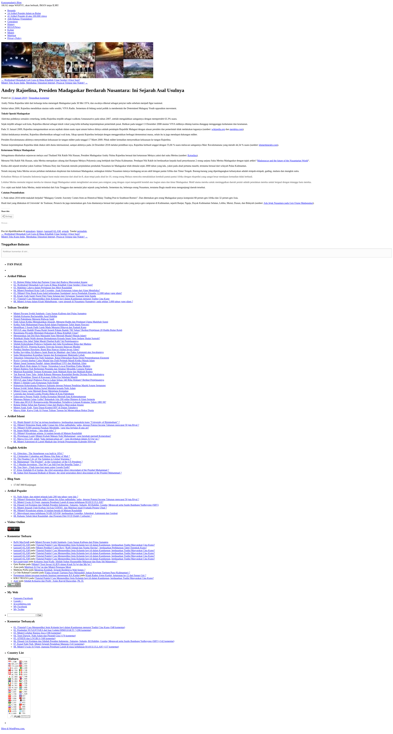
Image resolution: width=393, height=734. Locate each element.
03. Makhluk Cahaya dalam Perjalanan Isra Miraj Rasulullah (43, 287)
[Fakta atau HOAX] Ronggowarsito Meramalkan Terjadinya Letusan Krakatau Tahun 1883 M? (60, 402)
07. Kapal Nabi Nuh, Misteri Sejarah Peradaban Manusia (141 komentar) (49, 644)
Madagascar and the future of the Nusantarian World (282, 160)
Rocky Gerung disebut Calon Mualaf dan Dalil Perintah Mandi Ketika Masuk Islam (54, 360)
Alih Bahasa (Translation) (19, 19)
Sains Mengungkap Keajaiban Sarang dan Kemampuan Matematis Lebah (49, 355)
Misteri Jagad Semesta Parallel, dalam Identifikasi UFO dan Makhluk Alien (50, 363)
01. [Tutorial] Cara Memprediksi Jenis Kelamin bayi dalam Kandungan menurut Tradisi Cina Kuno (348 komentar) (69, 627)
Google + (18, 601)
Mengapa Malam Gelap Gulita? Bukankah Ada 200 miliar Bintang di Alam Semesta (54, 399)
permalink (82, 231)
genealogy (30, 231)
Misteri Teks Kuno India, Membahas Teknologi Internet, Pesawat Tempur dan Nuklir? (44, 83)
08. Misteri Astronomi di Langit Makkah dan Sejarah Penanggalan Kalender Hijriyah (55, 441)
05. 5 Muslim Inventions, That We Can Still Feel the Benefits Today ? (47, 464)
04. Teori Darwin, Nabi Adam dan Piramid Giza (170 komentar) (45, 635)
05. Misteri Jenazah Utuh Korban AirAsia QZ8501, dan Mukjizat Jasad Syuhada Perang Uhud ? (60, 507)
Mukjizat (11, 35)
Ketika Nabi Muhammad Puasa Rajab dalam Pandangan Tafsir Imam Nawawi (51, 324)
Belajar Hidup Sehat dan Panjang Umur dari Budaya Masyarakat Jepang (49, 405)
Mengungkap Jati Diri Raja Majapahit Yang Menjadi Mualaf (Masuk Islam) (50, 335)
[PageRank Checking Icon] (14, 586)
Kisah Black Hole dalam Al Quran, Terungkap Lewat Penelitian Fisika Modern (52, 366)
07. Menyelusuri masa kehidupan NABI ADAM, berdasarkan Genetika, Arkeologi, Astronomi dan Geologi (66, 513)
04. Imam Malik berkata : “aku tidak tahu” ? (35, 430)
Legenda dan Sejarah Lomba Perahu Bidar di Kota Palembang (44, 393)
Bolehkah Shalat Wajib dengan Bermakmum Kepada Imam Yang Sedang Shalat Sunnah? (57, 338)
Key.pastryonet (21, 561)
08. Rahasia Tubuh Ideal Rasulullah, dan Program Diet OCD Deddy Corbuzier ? (53, 516)
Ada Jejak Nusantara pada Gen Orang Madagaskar (288, 203)
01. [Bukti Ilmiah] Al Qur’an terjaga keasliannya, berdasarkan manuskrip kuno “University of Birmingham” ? (67, 422)
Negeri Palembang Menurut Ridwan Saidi (34, 319)
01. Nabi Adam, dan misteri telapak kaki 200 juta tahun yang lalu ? (46, 496)
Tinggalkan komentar (39, 98)
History (11, 24)
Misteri (10, 32)
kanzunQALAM (52, 231)
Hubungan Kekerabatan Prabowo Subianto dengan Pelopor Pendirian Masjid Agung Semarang (60, 385)
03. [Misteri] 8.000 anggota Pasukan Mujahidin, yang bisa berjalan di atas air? (51, 427)
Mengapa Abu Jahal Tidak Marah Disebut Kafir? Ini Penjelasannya (46, 341)
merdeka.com (236, 129)
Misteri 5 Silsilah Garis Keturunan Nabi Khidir (36, 382)
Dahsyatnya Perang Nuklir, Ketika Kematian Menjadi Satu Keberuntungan (50, 396)
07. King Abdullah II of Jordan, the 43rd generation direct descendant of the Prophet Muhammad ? (61, 470)
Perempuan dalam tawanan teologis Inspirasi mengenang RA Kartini (47, 575)
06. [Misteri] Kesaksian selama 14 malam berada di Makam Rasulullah (48, 510)
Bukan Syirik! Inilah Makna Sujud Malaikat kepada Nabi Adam (45, 388)
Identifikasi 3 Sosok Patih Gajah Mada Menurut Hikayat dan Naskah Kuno (50, 327)
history (40, 231)
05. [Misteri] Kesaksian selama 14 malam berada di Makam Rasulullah (48, 433)
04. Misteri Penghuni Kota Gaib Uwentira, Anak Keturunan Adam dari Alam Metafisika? (57, 290)
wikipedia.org (218, 129)
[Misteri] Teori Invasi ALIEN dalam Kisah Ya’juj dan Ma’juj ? (61, 564)
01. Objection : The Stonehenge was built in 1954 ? (38, 453)
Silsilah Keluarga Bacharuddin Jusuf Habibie (35, 316)
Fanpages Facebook (23, 598)
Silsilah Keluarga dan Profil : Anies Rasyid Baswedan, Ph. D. (54, 581)
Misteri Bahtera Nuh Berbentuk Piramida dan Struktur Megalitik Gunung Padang (53, 369)
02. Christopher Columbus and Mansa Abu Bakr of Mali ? (42, 456)
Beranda (11, 10)
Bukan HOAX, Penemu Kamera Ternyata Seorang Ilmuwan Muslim (47, 346)
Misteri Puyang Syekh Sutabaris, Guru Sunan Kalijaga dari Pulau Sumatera (50, 313)
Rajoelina (192, 155)
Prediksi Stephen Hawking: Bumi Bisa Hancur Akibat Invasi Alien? (46, 349)
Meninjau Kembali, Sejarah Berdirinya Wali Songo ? (59, 570)
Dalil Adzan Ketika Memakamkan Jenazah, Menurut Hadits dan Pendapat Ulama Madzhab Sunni (61, 321)
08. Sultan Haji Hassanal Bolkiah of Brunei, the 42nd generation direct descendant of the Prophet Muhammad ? (68, 472)
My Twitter (19, 609)
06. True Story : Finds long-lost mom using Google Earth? (42, 467)
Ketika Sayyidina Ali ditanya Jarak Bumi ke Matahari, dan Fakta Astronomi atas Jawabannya (59, 352)
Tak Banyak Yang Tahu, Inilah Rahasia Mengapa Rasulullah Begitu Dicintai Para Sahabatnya (59, 374)
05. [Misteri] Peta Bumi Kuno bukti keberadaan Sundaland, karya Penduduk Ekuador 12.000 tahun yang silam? (68, 293)
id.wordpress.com (22, 604)
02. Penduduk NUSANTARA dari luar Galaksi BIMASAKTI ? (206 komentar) (52, 630)
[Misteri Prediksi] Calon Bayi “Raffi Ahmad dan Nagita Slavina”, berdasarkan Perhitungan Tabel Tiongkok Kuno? (91, 547)
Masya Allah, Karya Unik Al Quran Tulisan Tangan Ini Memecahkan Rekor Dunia (54, 410)
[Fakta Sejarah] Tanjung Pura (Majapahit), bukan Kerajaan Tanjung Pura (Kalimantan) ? (87, 572)
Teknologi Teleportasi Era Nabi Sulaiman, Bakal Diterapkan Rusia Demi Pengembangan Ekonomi (61, 357)
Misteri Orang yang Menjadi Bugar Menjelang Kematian (41, 391)
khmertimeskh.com (268, 145)
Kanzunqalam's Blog (11, 2)
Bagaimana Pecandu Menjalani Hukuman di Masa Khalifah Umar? (46, 333)
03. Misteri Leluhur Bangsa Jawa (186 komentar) (37, 633)
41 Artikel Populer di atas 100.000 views (27, 16)
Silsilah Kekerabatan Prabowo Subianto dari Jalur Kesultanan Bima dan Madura (52, 344)
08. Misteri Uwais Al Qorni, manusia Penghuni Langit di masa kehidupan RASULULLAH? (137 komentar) (66, 646)
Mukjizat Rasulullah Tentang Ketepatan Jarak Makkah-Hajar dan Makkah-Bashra (53, 371)
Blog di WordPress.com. (13, 728)
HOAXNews (13, 27)
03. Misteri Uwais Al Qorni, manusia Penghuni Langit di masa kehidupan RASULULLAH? (58, 502)
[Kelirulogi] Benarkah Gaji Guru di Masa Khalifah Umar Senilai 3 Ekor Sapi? (40, 80)
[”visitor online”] (13, 530)
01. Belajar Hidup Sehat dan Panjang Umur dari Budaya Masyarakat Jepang (50, 282)
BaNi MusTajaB (21, 542)
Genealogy (12, 21)
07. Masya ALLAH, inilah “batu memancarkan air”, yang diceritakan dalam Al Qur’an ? (56, 439)
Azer (16, 581)
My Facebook (20, 606)
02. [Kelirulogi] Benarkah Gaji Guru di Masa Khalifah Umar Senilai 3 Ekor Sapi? (53, 285)
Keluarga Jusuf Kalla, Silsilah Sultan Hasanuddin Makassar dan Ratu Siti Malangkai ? (75, 561)
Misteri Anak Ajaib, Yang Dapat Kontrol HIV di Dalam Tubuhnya (46, 407)
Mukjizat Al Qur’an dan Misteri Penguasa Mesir (47, 567)
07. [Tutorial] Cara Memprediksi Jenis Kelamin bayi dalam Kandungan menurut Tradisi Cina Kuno (61, 298)
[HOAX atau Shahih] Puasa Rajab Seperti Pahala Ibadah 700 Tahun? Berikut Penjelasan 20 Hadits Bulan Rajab (68, 330)
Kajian (10, 30)
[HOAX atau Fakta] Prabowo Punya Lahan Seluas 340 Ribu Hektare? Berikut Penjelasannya (59, 380)
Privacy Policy (14, 38)
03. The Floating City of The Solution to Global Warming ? (42, 459)
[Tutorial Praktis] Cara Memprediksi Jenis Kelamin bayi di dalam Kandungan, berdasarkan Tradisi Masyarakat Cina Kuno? (95, 545)
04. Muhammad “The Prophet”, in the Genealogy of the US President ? (48, 461)
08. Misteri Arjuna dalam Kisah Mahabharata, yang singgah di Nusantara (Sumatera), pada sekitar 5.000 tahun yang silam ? (73, 301)
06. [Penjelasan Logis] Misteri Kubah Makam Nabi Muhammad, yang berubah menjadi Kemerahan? (62, 436)
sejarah (65, 231)
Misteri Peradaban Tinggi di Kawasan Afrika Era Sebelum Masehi (46, 377)
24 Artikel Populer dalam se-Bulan (24, 13)
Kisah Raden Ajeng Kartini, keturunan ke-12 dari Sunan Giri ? (116, 575)
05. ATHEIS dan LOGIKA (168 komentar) (34, 638)
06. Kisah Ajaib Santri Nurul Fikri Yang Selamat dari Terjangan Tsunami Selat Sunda (55, 296)
